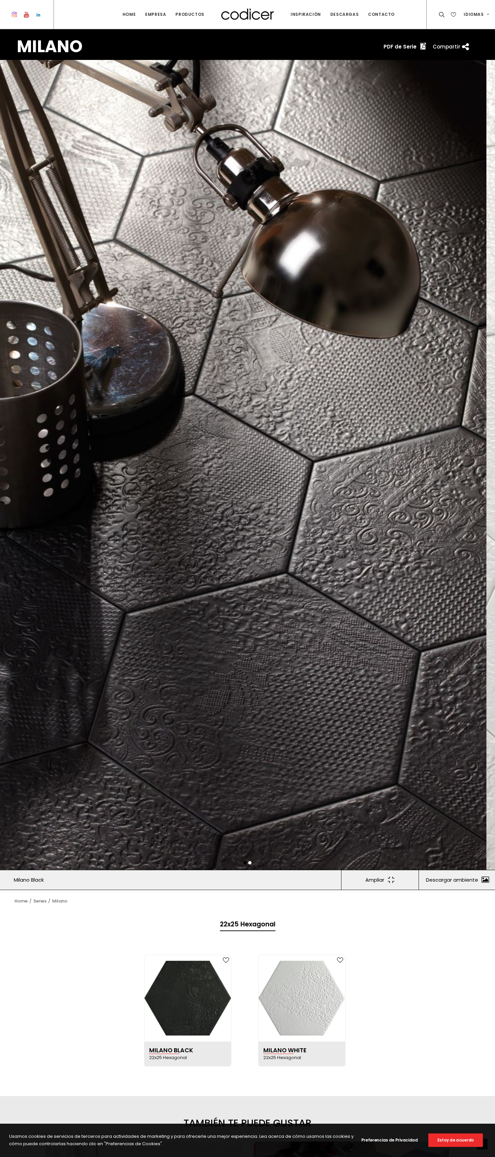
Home (129, 14)
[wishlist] (454, 14)
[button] (245, 862)
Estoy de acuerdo (455, 1140)
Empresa (155, 14)
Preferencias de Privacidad (389, 1140)
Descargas (344, 14)
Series (39, 901)
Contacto (381, 14)
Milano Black (29, 879)
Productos (189, 14)
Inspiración (306, 14)
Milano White (284, 1050)
